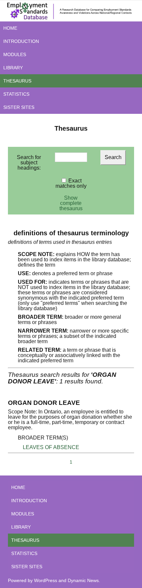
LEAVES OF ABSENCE (51, 447)
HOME (10, 28)
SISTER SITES (18, 107)
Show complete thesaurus (71, 203)
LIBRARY (13, 67)
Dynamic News (83, 580)
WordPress (45, 580)
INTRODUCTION (21, 41)
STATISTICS (16, 94)
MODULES (14, 54)
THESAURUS (17, 80)
